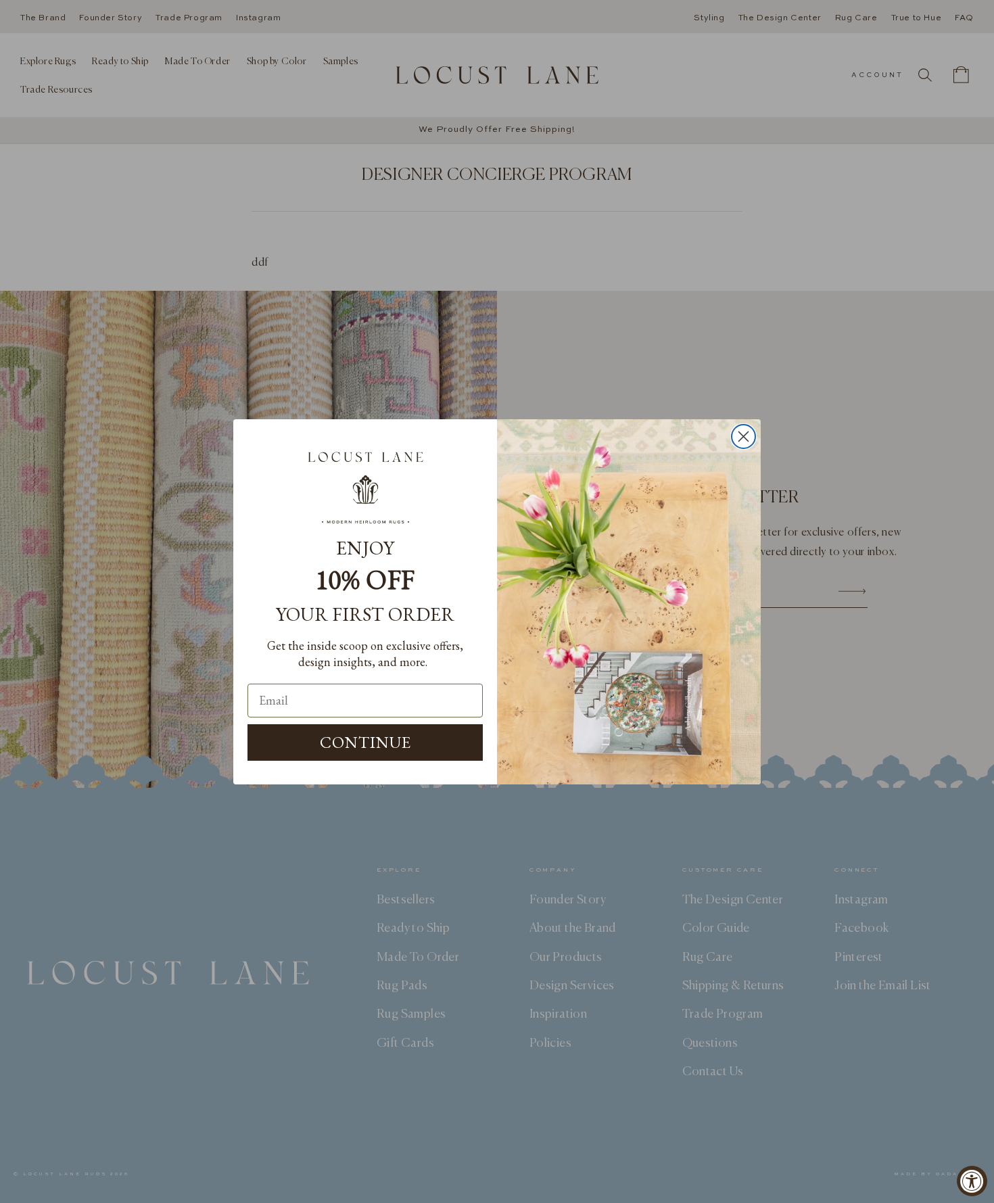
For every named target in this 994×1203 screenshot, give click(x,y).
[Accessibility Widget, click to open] (972, 1181)
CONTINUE (365, 742)
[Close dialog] (743, 436)
